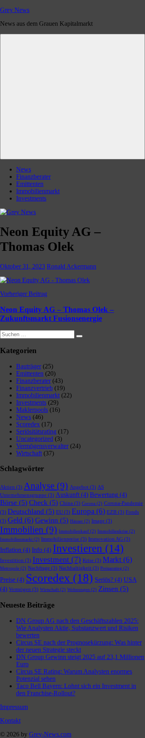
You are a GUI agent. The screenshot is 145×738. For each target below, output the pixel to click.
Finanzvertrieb (34, 388)
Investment (57, 559)
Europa (88, 511)
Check (43, 502)
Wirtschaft (29, 453)
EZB (115, 512)
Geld (20, 520)
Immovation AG (109, 539)
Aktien (11, 487)
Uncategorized (34, 438)
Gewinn (51, 520)
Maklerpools (32, 409)
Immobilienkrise (116, 531)
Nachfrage (42, 568)
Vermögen (23, 589)
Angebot (83, 487)
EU (63, 512)
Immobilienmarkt (38, 191)
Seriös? (108, 579)
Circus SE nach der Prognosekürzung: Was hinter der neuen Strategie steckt (79, 646)
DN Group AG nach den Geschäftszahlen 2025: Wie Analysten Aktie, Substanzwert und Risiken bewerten (77, 628)
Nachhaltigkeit (79, 568)
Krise (92, 560)
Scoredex (28, 424)
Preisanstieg (114, 568)
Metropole (13, 568)
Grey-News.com (50, 734)
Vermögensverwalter (42, 445)
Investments (31, 198)
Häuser (80, 521)
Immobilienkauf (77, 531)
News (23, 169)
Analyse (46, 486)
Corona (92, 503)
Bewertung (108, 494)
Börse (13, 502)
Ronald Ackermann (71, 266)
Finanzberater (33, 176)
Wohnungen (82, 589)
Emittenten (30, 183)
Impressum (14, 706)
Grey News (14, 9)
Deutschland (31, 511)
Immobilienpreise (64, 539)
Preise (12, 579)
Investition (15, 560)
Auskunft (72, 494)
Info (41, 549)
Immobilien (28, 530)
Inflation (15, 549)
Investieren (88, 548)
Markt (117, 559)
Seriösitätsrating (36, 431)
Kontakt (10, 720)
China (70, 503)
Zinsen (113, 589)
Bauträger (28, 366)
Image (101, 521)
